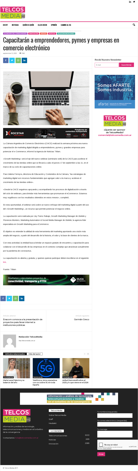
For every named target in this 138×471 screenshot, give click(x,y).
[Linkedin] (130, 2)
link (4, 262)
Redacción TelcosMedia (30, 336)
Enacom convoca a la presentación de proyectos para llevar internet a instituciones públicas (22, 322)
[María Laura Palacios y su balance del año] (16, 368)
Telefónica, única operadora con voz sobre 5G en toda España (45, 382)
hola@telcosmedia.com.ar (26, 438)
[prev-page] (84, 354)
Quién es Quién (28, 24)
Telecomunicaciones (66, 33)
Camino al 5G (66, 24)
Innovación (33, 33)
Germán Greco (81, 319)
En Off (5, 24)
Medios (43, 33)
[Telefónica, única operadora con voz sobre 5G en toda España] (46, 368)
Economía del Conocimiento (19, 31)
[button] (134, 25)
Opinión (54, 24)
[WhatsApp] (18, 60)
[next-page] (88, 354)
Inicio (5, 31)
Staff (51, 419)
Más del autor (35, 354)
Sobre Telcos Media (57, 415)
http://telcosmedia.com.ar (27, 340)
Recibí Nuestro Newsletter (108, 60)
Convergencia (8, 377)
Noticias (15, 24)
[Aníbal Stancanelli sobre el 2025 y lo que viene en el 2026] (75, 368)
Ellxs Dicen (42, 24)
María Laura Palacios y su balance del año (13, 381)
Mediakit (52, 423)
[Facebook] (5, 60)
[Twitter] (134, 2)
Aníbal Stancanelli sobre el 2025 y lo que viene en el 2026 (75, 381)
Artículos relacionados (15, 354)
